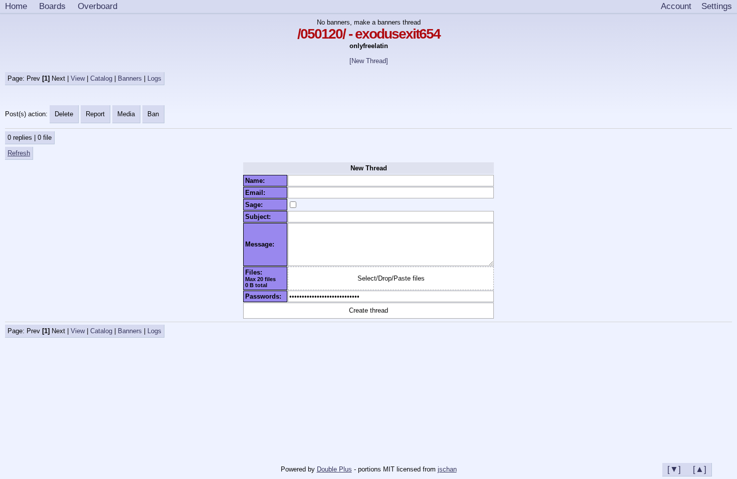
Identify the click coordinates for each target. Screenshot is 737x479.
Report (95, 114)
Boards (52, 6)
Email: (257, 192)
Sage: (256, 204)
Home (16, 6)
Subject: (260, 216)
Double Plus (334, 469)
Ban (153, 114)
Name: (257, 180)
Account (676, 6)
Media (126, 114)
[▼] (674, 469)
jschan (447, 469)
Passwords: (265, 296)
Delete (64, 114)
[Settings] (716, 6)
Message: (261, 244)
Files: (255, 272)
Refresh (19, 153)
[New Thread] (368, 61)
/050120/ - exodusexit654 (368, 34)
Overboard (97, 6)
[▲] (699, 469)
